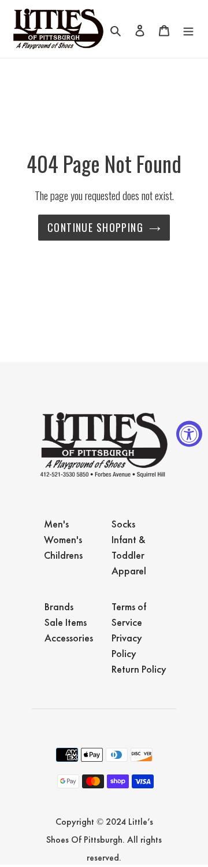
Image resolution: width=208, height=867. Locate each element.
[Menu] (188, 28)
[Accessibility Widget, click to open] (189, 433)
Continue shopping (95, 227)
